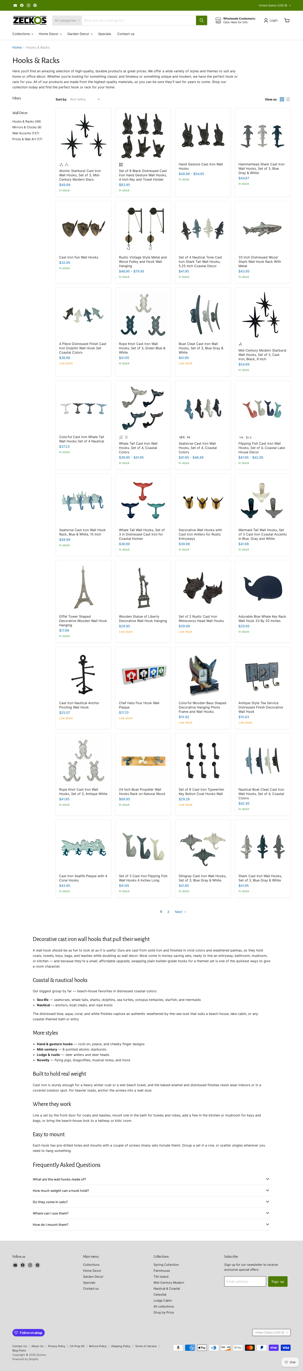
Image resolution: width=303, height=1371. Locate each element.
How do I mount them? (50, 1225)
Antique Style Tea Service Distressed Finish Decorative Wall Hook (260, 707)
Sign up (277, 1281)
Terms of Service (146, 1346)
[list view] (288, 99)
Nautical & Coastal (167, 1288)
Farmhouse (162, 1271)
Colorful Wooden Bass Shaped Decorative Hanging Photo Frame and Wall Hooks (202, 707)
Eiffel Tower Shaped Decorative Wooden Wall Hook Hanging (83, 620)
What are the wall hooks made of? (59, 1179)
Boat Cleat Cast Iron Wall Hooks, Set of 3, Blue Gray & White (201, 348)
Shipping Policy (120, 1346)
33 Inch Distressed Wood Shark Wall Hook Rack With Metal (259, 261)
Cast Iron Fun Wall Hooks (78, 257)
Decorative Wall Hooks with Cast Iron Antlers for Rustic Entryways (200, 534)
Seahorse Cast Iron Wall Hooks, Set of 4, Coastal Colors (198, 447)
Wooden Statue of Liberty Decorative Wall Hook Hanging (143, 618)
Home (17, 47)
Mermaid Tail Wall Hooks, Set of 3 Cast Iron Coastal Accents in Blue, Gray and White (262, 534)
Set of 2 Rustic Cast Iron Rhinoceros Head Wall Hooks (201, 618)
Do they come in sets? (50, 1202)
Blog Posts (19, 1350)
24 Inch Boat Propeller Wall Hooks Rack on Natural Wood (142, 791)
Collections (21, 34)
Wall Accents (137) (25, 133)
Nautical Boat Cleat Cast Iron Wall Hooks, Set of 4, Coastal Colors (261, 793)
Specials (104, 34)
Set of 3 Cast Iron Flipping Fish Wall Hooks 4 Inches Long (143, 878)
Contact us (125, 34)
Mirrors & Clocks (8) (26, 127)
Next (179, 912)
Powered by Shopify (25, 1359)
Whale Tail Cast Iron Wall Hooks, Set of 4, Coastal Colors (138, 447)
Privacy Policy (56, 1346)
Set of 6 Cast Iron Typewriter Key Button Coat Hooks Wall (201, 791)
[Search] (201, 20)
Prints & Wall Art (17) (27, 139)
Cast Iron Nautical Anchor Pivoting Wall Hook (79, 705)
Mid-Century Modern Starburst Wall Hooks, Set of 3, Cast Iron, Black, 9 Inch (262, 354)
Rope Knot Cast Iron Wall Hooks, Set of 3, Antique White (83, 791)
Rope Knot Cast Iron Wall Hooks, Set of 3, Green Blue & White (142, 348)
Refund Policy (98, 1346)
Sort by (61, 99)
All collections (164, 1306)
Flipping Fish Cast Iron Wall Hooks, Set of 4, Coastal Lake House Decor (261, 447)
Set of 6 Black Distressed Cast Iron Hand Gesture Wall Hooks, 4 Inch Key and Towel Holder (143, 175)
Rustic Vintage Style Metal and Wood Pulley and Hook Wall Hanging (143, 261)
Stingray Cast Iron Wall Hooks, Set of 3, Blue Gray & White (202, 878)
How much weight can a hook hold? (61, 1191)
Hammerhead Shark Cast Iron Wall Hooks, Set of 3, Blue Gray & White (261, 168)
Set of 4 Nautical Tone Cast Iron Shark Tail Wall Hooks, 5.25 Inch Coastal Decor (200, 261)
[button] (271, 20)
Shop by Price (164, 1312)
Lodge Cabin (163, 1300)
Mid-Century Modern (169, 1283)
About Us (37, 1346)
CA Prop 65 (77, 1346)
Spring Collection (166, 1265)
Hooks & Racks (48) (26, 121)
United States (273, 5)
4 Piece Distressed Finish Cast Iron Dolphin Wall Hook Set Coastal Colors (82, 348)
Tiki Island (161, 1277)
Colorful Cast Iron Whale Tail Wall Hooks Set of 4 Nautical (81, 439)
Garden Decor (78, 34)
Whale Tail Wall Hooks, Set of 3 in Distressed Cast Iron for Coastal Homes (142, 534)
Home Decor (49, 34)
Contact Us (19, 1346)
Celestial (160, 1294)
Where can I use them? (50, 1213)
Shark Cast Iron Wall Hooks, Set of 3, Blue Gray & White (260, 878)
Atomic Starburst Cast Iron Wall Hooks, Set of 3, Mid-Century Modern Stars (80, 175)
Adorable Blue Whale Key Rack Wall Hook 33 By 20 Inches (262, 618)
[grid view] (282, 99)
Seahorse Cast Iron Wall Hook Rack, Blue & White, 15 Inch (82, 532)
